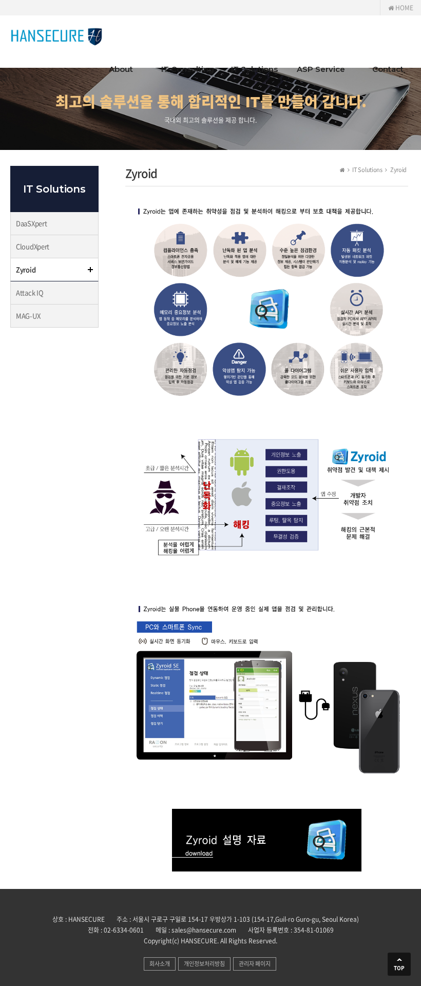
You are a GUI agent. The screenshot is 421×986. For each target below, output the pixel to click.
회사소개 (159, 963)
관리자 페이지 (255, 963)
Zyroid (25, 269)
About (121, 69)
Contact (388, 69)
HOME (403, 7)
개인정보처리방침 (204, 963)
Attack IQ (29, 292)
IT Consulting (187, 69)
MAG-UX (28, 315)
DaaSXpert (31, 223)
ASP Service (321, 69)
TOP (399, 968)
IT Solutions (254, 69)
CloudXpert (32, 246)
